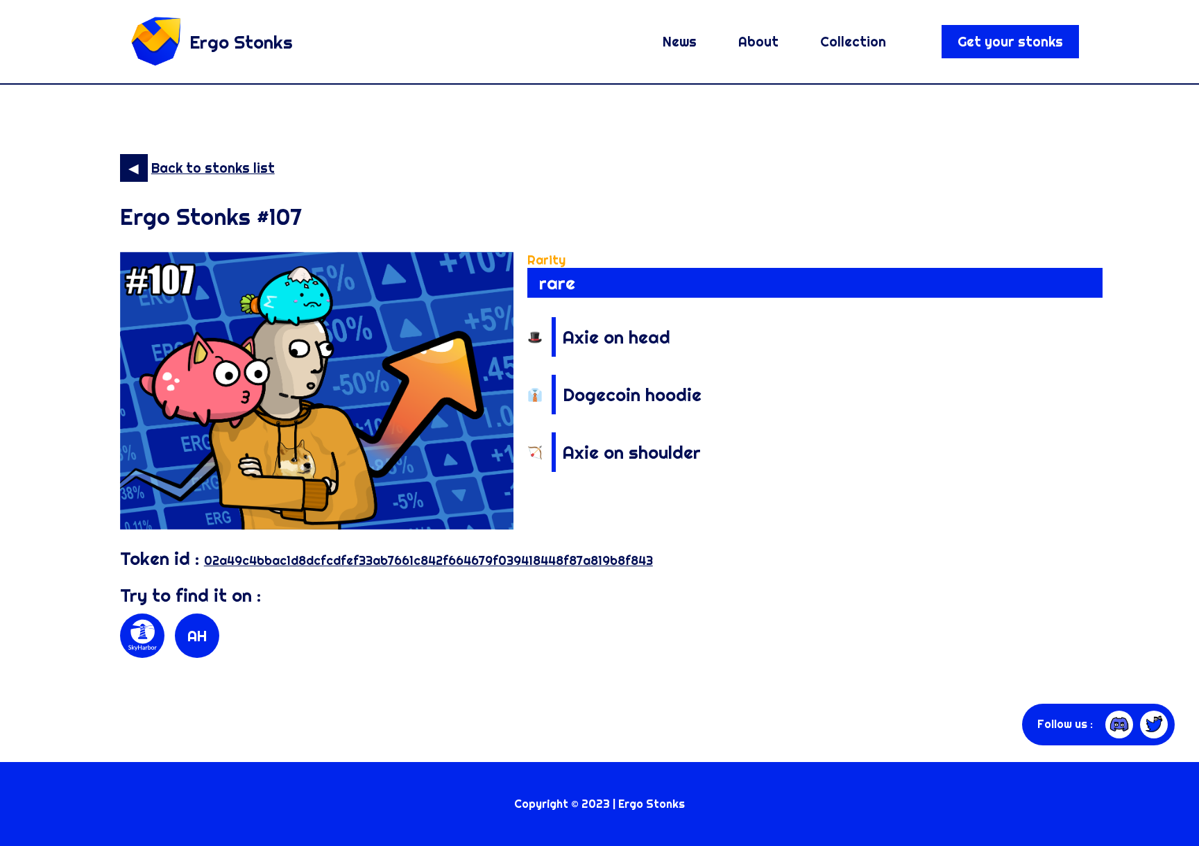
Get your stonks (1010, 41)
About (758, 41)
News (680, 41)
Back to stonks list (213, 168)
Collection (853, 41)
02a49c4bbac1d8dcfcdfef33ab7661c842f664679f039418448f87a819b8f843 (428, 560)
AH (197, 635)
